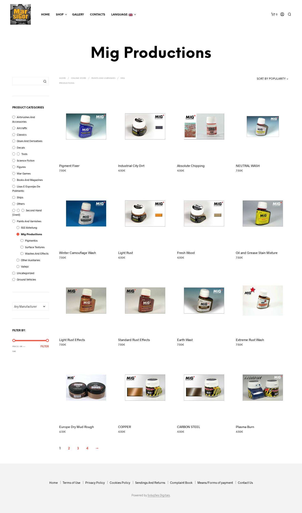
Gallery (78, 14)
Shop (59, 14)
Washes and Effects (36, 253)
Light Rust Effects (72, 340)
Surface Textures (35, 247)
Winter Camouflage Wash (77, 253)
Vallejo (25, 266)
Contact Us (245, 482)
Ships (20, 197)
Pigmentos (31, 240)
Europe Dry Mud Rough (76, 427)
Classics (22, 134)
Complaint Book (181, 482)
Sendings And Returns (150, 482)
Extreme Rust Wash (250, 340)
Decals (21, 147)
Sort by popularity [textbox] (271, 79)
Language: (120, 14)
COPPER (124, 427)
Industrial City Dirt (131, 166)
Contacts (97, 14)
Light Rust (125, 253)
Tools (24, 154)
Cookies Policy (120, 482)
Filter (44, 346)
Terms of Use (71, 482)
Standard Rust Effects (134, 340)
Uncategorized (25, 273)
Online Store (78, 78)
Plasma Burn (245, 427)
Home (45, 14)
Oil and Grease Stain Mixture (257, 253)
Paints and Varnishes (29, 221)
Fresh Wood (186, 253)
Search (45, 81)
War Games (24, 173)
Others (21, 203)
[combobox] (269, 79)
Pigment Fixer (69, 166)
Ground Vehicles (26, 279)
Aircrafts (22, 128)
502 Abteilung (29, 227)
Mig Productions (31, 234)
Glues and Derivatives (29, 141)
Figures (21, 167)
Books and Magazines (30, 179)
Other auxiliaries (30, 260)
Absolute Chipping (191, 166)
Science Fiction (26, 160)
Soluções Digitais (159, 495)
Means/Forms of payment (215, 482)
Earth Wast (185, 340)
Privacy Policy (95, 482)
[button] (274, 14)
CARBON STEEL (188, 427)
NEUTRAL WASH (248, 166)
